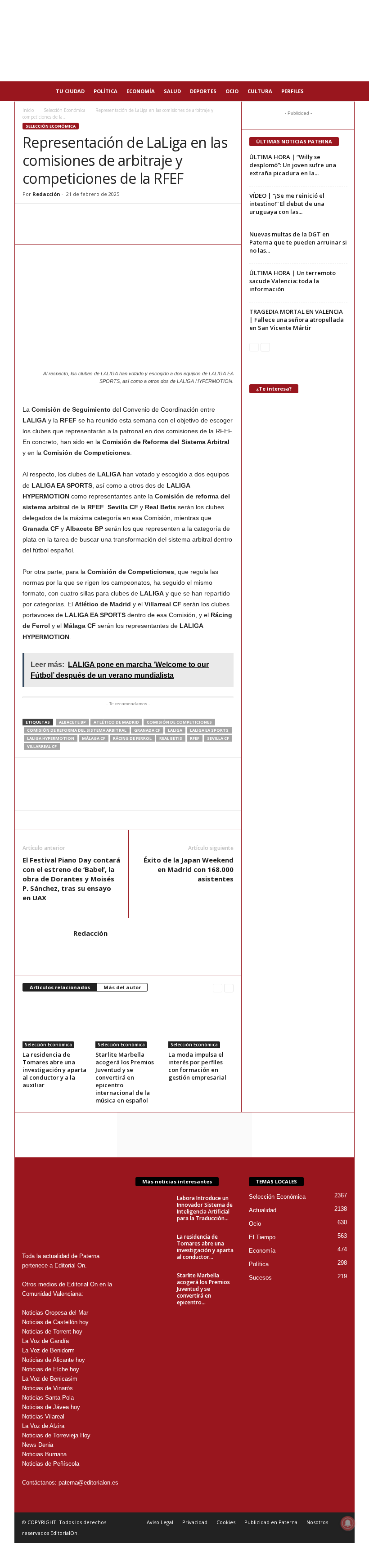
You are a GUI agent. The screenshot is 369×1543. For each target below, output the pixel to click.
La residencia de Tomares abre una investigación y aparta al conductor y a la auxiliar (54, 1069)
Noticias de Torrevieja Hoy (56, 1435)
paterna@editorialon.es (88, 1482)
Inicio (28, 110)
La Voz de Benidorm (48, 1350)
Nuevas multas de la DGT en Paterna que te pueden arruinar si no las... (298, 242)
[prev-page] (217, 987)
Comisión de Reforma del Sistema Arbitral (76, 730)
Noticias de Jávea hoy (51, 1407)
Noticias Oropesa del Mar (55, 1312)
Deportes (203, 91)
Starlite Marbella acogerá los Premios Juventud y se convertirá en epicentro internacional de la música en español (124, 1077)
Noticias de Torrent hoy (52, 1331)
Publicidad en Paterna (270, 1522)
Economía (140, 91)
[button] (341, 91)
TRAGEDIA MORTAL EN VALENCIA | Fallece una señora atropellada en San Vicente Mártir (296, 319)
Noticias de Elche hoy (50, 1369)
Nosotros (317, 1522)
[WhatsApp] (31, 217)
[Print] (114, 217)
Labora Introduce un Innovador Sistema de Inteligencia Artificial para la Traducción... (205, 1208)
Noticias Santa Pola (48, 1397)
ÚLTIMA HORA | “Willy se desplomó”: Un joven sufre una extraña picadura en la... (292, 165)
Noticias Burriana (44, 1454)
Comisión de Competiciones (179, 722)
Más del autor (122, 987)
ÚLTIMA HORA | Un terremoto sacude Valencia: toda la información (292, 281)
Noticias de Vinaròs (47, 1388)
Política (105, 91)
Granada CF (147, 730)
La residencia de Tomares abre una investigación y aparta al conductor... (205, 1247)
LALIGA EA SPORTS (209, 730)
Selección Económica (65, 110)
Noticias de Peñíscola (50, 1463)
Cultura (260, 91)
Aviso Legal (160, 1522)
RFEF (194, 738)
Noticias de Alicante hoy (53, 1359)
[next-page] (229, 987)
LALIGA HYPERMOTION (50, 738)
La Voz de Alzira (43, 1426)
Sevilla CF (218, 738)
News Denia (37, 1444)
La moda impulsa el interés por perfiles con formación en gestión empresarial (197, 1065)
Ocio (231, 91)
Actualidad (262, 1210)
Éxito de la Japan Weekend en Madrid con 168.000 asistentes (189, 869)
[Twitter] (73, 217)
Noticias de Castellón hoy (55, 1322)
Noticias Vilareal (43, 1416)
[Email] (94, 217)
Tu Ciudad (70, 91)
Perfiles (292, 91)
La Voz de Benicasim (49, 1378)
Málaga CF (93, 738)
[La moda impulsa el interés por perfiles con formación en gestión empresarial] (201, 1024)
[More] (135, 217)
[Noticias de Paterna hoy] (184, 40)
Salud (172, 91)
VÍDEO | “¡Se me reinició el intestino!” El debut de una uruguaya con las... (286, 203)
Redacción (46, 194)
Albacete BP (72, 722)
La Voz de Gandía (45, 1341)
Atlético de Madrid (116, 722)
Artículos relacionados (60, 987)
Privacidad (194, 1522)
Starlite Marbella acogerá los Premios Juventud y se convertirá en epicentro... (203, 1289)
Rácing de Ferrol (132, 738)
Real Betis (170, 738)
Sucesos (260, 1277)
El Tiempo (262, 1237)
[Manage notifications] (348, 1523)
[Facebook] (52, 217)
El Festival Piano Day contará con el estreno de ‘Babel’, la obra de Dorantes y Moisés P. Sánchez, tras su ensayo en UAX (71, 878)
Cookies (225, 1522)
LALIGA (175, 730)
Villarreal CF (42, 746)
